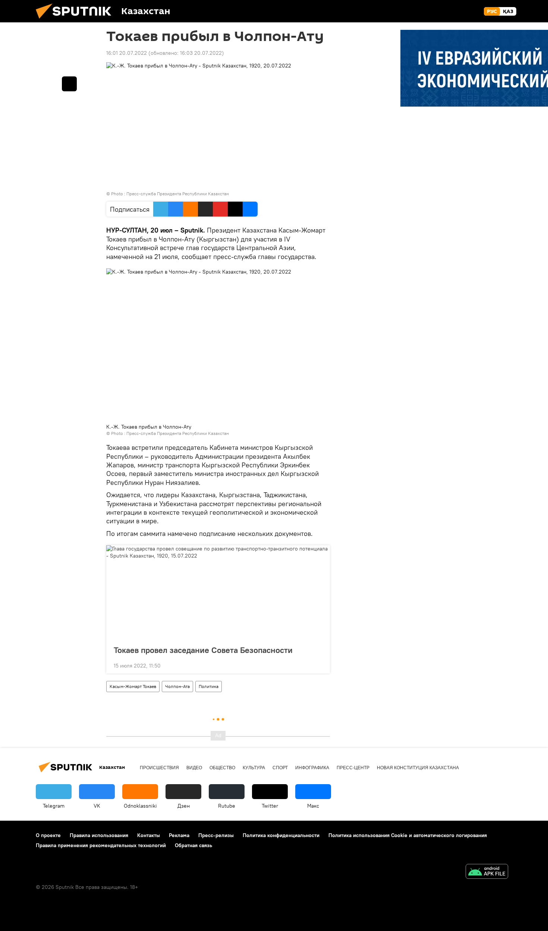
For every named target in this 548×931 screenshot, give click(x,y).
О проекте (48, 835)
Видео (194, 767)
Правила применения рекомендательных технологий (101, 845)
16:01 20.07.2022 (126, 53)
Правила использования (99, 835)
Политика (208, 686)
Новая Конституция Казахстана (418, 767)
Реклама (179, 835)
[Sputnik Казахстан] (76, 20)
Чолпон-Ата (177, 686)
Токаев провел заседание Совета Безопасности (203, 650)
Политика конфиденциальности (281, 835)
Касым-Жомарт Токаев (133, 686)
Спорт (280, 767)
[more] (318, 664)
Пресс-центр (353, 767)
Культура (254, 767)
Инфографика (312, 767)
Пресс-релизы (216, 835)
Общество (222, 767)
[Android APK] (487, 872)
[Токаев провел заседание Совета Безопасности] (218, 593)
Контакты (148, 835)
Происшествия (159, 767)
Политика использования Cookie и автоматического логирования (407, 835)
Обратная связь (193, 845)
